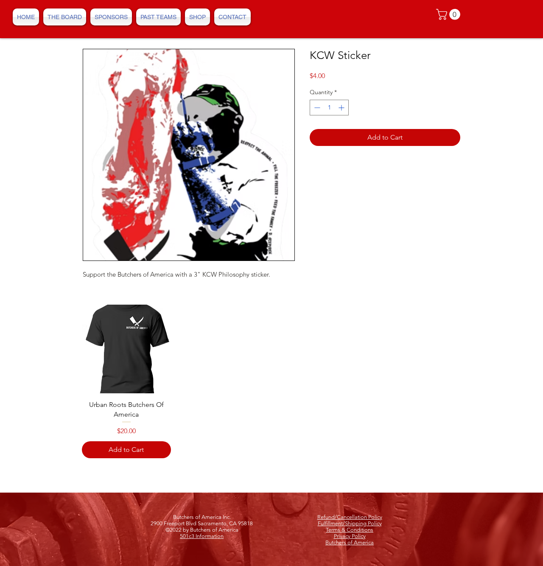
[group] (272, 381)
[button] (202, 536)
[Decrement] (316, 107)
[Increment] (342, 107)
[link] (449, 14)
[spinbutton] (329, 107)
